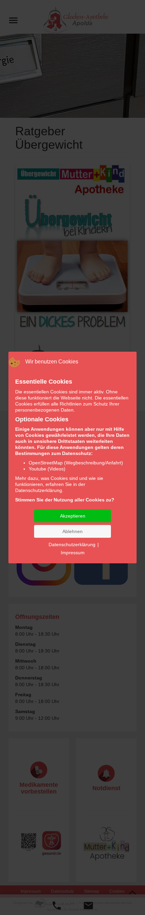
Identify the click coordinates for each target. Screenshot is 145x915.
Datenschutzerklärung (72, 544)
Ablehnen (72, 531)
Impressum (73, 552)
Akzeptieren (72, 516)
